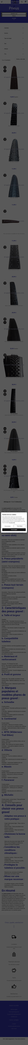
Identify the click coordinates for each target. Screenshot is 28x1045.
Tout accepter (14, 529)
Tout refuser (19, 526)
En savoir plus (12, 522)
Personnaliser (8, 526)
